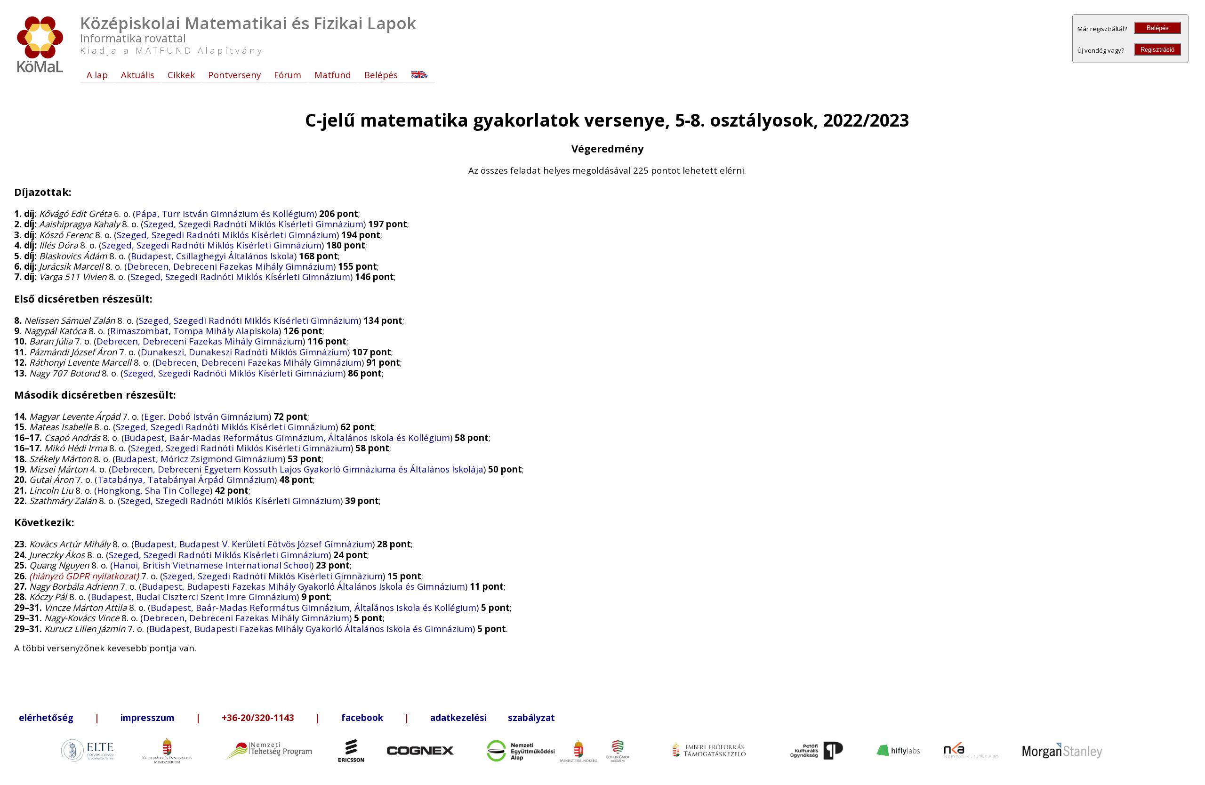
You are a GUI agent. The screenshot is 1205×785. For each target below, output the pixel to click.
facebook (362, 717)
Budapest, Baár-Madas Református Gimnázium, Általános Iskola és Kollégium (287, 437)
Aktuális (137, 74)
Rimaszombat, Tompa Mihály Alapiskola (194, 330)
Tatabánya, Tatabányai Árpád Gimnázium (185, 479)
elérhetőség (46, 717)
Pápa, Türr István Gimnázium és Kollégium (225, 213)
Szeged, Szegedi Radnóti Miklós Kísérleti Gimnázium (253, 224)
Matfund (332, 74)
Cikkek (181, 74)
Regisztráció (1157, 49)
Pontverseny (234, 74)
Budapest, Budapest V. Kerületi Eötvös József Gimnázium (253, 544)
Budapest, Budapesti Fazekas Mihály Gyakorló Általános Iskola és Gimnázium (303, 586)
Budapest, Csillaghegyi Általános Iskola (212, 256)
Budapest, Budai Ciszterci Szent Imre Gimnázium (194, 596)
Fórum (287, 74)
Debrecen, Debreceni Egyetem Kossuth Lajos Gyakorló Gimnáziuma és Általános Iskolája (297, 469)
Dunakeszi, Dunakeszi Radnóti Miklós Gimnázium (244, 352)
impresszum (147, 717)
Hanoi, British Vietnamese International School (212, 565)
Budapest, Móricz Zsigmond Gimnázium (199, 459)
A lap (97, 74)
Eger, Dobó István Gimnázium (206, 416)
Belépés (1158, 28)
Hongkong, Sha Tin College (153, 490)
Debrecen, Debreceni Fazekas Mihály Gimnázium (230, 266)
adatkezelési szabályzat (492, 717)
